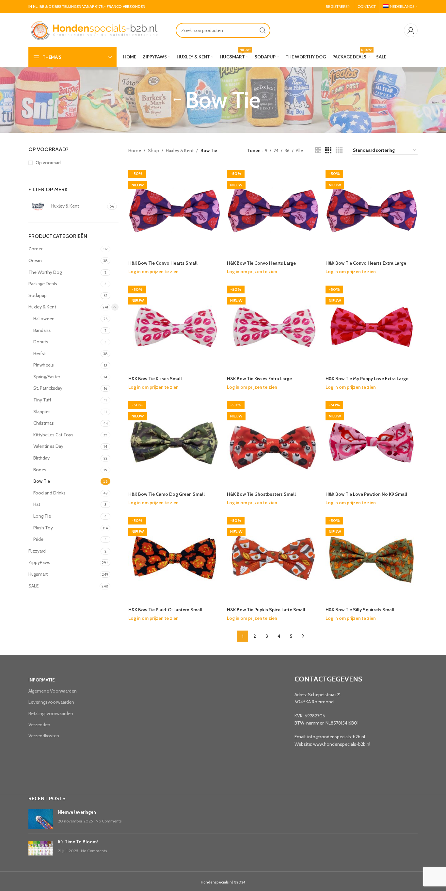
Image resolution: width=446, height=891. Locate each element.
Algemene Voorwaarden (52, 691)
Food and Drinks (49, 493)
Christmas (43, 423)
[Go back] (177, 99)
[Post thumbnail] (40, 819)
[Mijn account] (411, 30)
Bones (39, 470)
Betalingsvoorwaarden (50, 713)
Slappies (42, 411)
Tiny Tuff (42, 400)
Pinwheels (43, 365)
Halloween (44, 318)
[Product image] (273, 442)
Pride (38, 539)
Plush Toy (43, 528)
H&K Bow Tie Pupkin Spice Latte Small (266, 610)
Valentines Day (48, 446)
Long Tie (42, 516)
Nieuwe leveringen (77, 812)
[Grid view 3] (328, 150)
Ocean (35, 260)
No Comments (108, 821)
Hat (36, 504)
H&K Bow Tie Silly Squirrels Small (360, 610)
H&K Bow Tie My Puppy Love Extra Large (367, 379)
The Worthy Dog (45, 272)
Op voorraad (48, 162)
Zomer (35, 249)
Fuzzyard (37, 551)
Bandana (42, 330)
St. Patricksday (47, 388)
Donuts (40, 342)
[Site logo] (93, 30)
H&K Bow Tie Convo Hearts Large (261, 263)
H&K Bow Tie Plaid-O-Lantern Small (165, 610)
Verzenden (39, 724)
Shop (153, 150)
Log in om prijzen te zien (153, 271)
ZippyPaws (39, 562)
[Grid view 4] (339, 150)
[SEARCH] (262, 30)
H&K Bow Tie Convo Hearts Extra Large (366, 263)
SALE (33, 586)
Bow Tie (41, 481)
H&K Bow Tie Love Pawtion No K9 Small (366, 494)
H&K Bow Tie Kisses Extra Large (259, 379)
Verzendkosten (43, 736)
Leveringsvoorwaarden (51, 702)
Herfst (39, 353)
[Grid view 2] (318, 150)
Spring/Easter (46, 377)
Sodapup (37, 295)
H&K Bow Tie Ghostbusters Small (261, 494)
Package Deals (42, 284)
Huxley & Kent (42, 307)
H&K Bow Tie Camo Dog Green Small (166, 494)
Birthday (41, 458)
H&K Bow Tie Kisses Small (155, 379)
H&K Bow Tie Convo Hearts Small (163, 263)
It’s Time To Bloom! (78, 842)
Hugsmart (38, 574)
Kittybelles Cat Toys (53, 435)
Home (134, 150)
